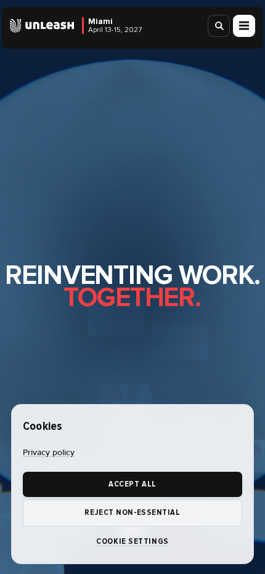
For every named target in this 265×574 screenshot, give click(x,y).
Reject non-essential (132, 512)
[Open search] (219, 26)
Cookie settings (132, 541)
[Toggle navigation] (244, 26)
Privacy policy (49, 452)
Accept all (132, 484)
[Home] (42, 26)
